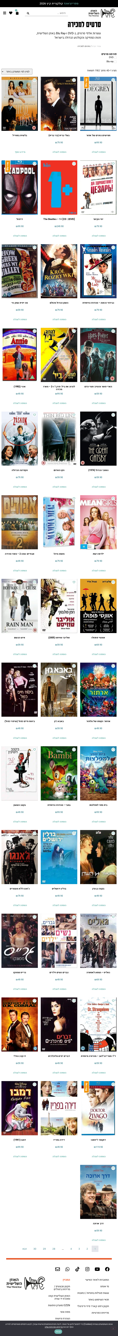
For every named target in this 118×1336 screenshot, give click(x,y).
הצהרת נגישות (62, 1319)
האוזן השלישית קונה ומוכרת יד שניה (59, 1297)
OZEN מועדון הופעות (59, 1305)
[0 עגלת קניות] (17, 13)
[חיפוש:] (46, 13)
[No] (113, 1328)
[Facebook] (107, 1269)
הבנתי (58, 1331)
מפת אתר (65, 1312)
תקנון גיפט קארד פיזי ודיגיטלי (93, 1306)
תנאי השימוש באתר (98, 1300)
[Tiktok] (77, 1269)
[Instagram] (87, 1269)
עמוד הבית (96, 46)
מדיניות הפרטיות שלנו (54, 1327)
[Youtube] (97, 1269)
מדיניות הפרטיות (100, 1313)
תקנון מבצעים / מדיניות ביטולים (62, 1287)
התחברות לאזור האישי (97, 1280)
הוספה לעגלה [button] (99, 152)
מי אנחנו (104, 1286)
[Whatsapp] (67, 1269)
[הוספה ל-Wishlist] (113, 80)
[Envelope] (57, 1269)
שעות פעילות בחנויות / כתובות (93, 1293)
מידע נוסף (20, 152)
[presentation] (46, 13)
